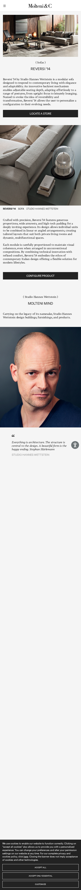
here (26, 856)
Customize (40, 884)
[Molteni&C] (40, 5)
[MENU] (5, 5)
